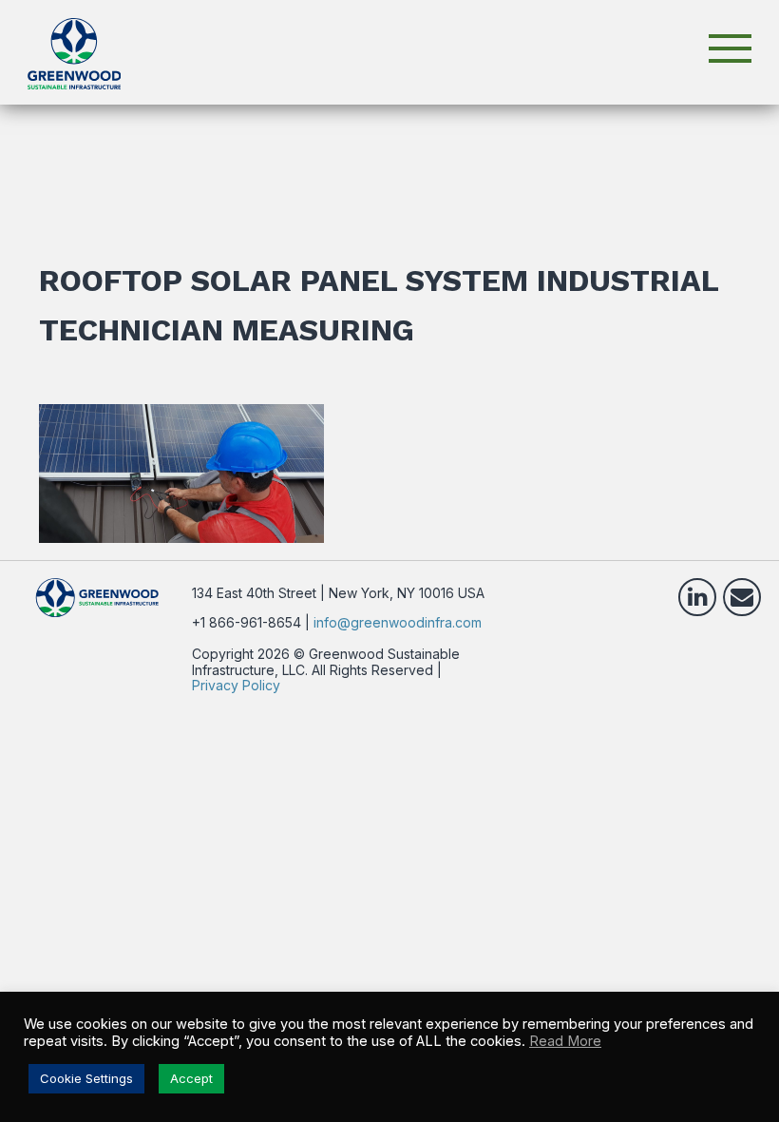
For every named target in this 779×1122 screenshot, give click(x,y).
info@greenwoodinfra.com (398, 622)
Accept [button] (191, 1078)
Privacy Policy (236, 685)
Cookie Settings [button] (86, 1078)
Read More (565, 1041)
